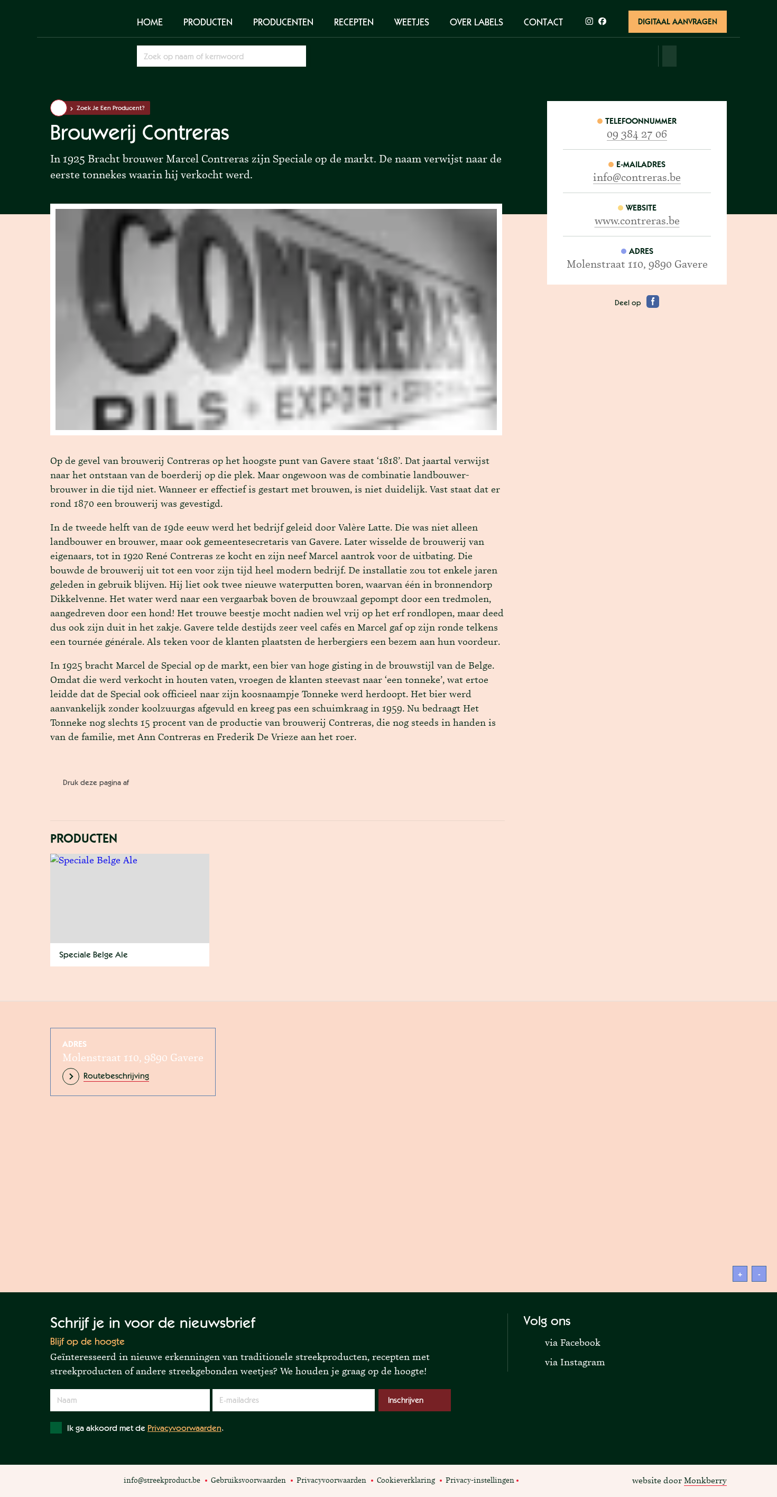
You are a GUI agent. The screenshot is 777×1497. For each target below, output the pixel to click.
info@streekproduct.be (162, 1480)
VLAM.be (72, 1481)
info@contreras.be (637, 177)
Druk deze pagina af (96, 782)
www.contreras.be (637, 220)
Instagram (541, 1479)
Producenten (283, 22)
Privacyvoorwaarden (184, 1428)
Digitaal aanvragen (677, 21)
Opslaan (296, 56)
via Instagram (564, 1361)
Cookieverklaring (406, 1480)
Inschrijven (405, 1400)
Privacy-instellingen (480, 1480)
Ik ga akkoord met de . (145, 1428)
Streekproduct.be (84, 41)
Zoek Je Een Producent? (111, 108)
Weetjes (411, 22)
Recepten (354, 22)
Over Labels (476, 22)
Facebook (529, 1479)
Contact (543, 22)
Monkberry (705, 1480)
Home (150, 22)
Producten (208, 22)
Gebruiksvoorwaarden (248, 1480)
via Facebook (562, 1342)
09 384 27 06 (637, 134)
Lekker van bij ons (105, 1481)
